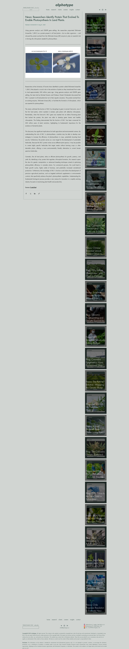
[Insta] (103, 10)
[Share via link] (39, 193)
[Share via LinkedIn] (35, 193)
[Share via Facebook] (26, 193)
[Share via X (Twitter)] (30, 193)
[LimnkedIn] (106, 10)
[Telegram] (100, 10)
